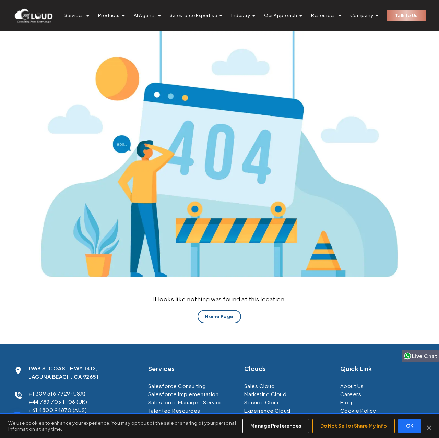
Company (361, 15)
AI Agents (145, 15)
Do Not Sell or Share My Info (353, 426)
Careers (350, 394)
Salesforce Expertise (193, 15)
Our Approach (280, 15)
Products (109, 15)
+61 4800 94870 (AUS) (57, 409)
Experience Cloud (267, 410)
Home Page (219, 316)
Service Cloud (262, 402)
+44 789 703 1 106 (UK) (57, 401)
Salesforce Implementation (183, 394)
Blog (346, 402)
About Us (352, 385)
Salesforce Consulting (177, 385)
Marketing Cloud (265, 394)
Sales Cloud (259, 385)
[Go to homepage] (33, 15)
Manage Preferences (275, 426)
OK (409, 426)
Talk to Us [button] (406, 15)
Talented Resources (174, 410)
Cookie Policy (358, 410)
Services (74, 15)
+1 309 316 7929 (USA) (57, 393)
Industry (240, 15)
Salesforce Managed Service (185, 402)
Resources (323, 15)
